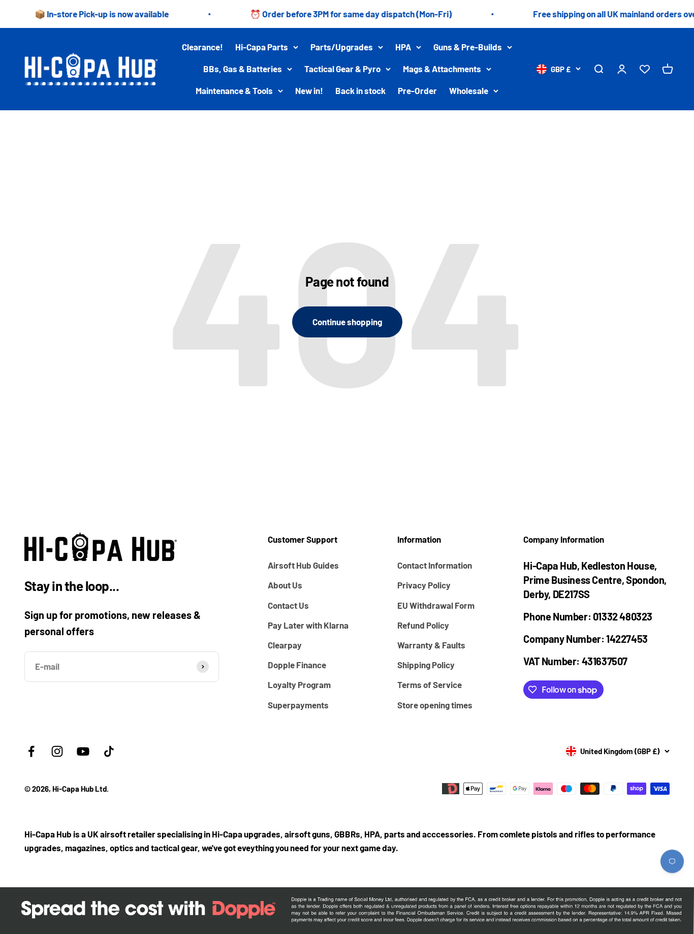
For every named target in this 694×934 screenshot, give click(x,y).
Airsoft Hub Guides (303, 565)
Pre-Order (417, 91)
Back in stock (360, 91)
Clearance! (202, 47)
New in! (309, 91)
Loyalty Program (299, 684)
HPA (403, 47)
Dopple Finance (297, 665)
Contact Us (288, 605)
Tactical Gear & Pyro (342, 69)
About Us (285, 585)
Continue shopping (347, 322)
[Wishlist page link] (645, 69)
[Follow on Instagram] (57, 751)
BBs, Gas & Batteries (242, 69)
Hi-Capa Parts (261, 47)
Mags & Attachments (442, 69)
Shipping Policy (426, 665)
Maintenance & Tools (234, 91)
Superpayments (298, 705)
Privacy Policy (424, 585)
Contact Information (434, 565)
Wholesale (468, 91)
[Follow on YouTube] (83, 751)
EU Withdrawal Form (436, 605)
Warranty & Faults (431, 645)
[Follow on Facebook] (31, 751)
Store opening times (434, 705)
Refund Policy (423, 625)
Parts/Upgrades (341, 47)
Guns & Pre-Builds (467, 47)
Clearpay (285, 645)
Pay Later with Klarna (308, 625)
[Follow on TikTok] (109, 751)
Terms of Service (429, 684)
